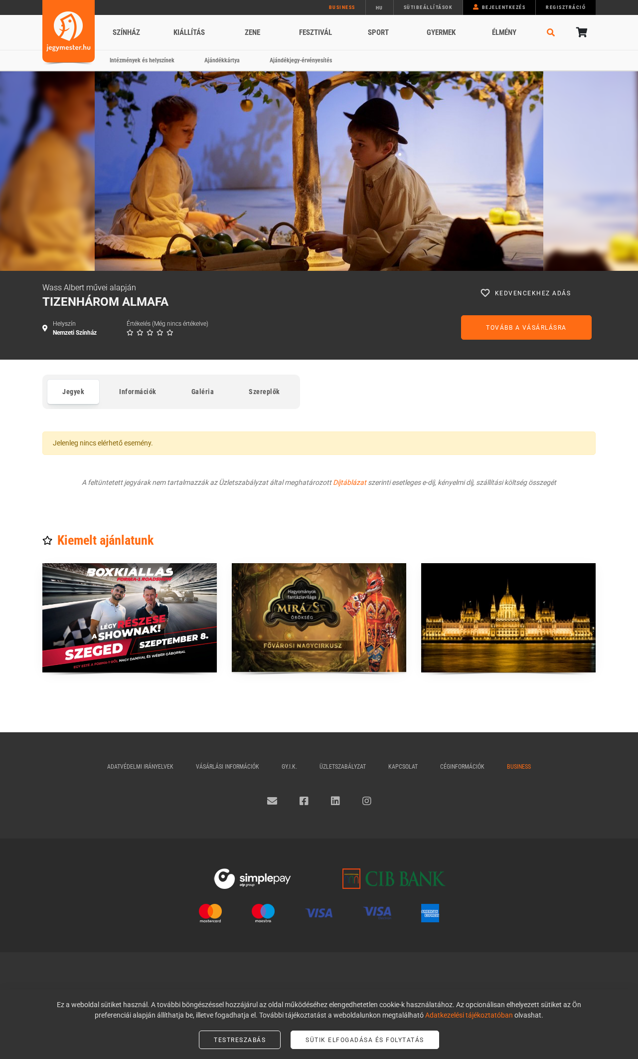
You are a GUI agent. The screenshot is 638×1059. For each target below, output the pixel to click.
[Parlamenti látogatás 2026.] (508, 617)
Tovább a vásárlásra (526, 327)
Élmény (504, 32)
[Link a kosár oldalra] (580, 32)
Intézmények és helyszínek (142, 60)
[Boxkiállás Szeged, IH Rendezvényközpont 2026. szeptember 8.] (129, 617)
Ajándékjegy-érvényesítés (301, 60)
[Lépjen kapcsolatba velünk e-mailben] (272, 801)
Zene (252, 32)
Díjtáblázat (349, 482)
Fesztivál (315, 32)
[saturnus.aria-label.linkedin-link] (335, 801)
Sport (378, 32)
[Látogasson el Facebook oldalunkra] (304, 801)
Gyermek (441, 32)
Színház (126, 32)
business (342, 7)
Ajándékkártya (222, 60)
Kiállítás (189, 32)
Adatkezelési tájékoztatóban (469, 1015)
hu (379, 7)
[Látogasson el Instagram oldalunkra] (366, 801)
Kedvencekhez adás (533, 293)
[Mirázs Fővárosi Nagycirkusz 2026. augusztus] (319, 617)
